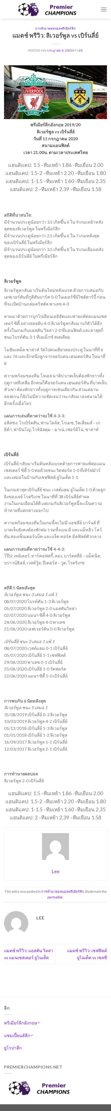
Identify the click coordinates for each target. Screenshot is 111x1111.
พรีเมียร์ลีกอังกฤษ (20, 1022)
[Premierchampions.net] (52, 9)
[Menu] (103, 9)
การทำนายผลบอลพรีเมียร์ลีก (55, 28)
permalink (55, 897)
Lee (80, 50)
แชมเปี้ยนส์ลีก (17, 1035)
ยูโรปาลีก (13, 1047)
